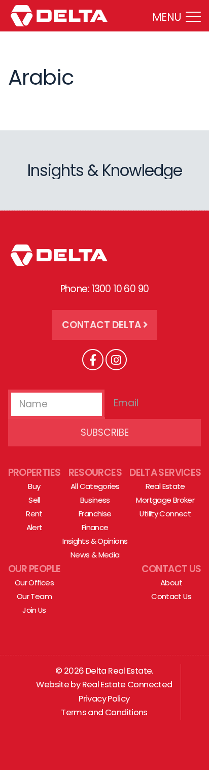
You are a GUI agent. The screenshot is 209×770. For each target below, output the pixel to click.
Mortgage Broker (165, 500)
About (171, 582)
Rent (34, 513)
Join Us (34, 610)
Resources (95, 472)
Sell (34, 500)
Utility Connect (165, 513)
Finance (95, 527)
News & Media (95, 554)
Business (95, 500)
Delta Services (165, 472)
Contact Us (171, 569)
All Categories (95, 486)
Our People (34, 569)
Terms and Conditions (104, 712)
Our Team (34, 596)
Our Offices (34, 582)
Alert (34, 527)
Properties (34, 472)
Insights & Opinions (94, 541)
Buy (34, 486)
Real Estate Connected (127, 684)
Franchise (95, 513)
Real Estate (165, 486)
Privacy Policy (104, 699)
